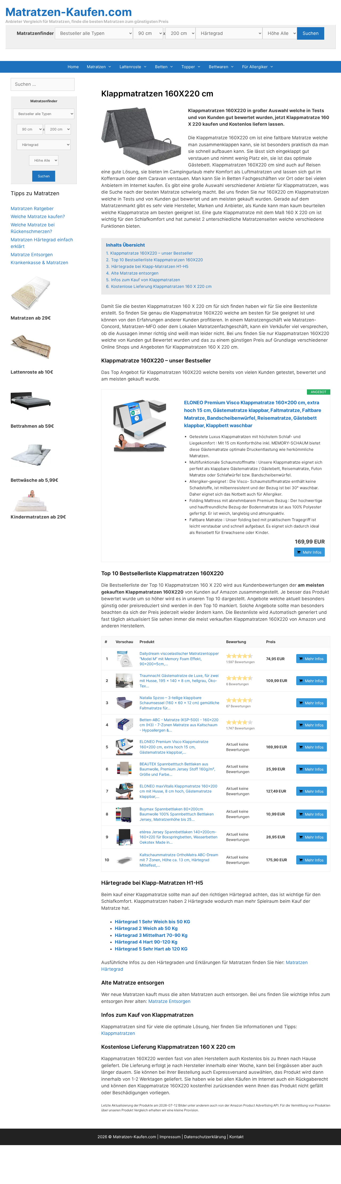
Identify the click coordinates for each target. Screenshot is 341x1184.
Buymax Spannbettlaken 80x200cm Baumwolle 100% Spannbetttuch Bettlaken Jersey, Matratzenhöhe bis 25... (177, 814)
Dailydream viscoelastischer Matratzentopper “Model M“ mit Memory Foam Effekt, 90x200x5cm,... (179, 658)
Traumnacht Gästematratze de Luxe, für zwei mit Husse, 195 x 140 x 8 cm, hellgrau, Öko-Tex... (179, 680)
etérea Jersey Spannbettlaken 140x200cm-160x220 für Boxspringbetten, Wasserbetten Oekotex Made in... (178, 837)
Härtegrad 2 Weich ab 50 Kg (146, 928)
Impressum (170, 1136)
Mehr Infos (312, 552)
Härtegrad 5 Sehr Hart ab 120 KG (151, 949)
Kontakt (236, 1136)
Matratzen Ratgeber (32, 208)
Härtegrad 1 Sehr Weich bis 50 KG (152, 921)
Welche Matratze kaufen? (38, 216)
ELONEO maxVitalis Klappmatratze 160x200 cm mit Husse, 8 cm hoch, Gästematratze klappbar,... (178, 791)
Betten (161, 66)
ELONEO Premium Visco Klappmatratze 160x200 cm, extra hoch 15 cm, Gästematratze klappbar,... (174, 746)
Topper (188, 66)
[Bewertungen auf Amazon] (239, 656)
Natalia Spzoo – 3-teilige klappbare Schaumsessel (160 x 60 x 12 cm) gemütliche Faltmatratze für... (179, 702)
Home (73, 66)
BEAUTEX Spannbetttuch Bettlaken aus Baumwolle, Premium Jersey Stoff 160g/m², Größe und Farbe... (177, 769)
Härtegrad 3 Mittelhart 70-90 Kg (151, 935)
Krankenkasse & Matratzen (39, 262)
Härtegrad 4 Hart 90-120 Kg (146, 942)
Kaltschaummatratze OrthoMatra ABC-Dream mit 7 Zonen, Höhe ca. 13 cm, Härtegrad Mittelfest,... (179, 859)
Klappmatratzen (118, 1033)
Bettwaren (218, 66)
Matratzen (96, 66)
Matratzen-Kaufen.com (68, 12)
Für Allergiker (255, 66)
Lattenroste (130, 66)
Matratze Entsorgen (169, 1001)
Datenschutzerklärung (205, 1136)
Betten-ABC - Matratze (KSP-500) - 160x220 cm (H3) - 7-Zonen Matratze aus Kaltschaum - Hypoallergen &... (179, 724)
